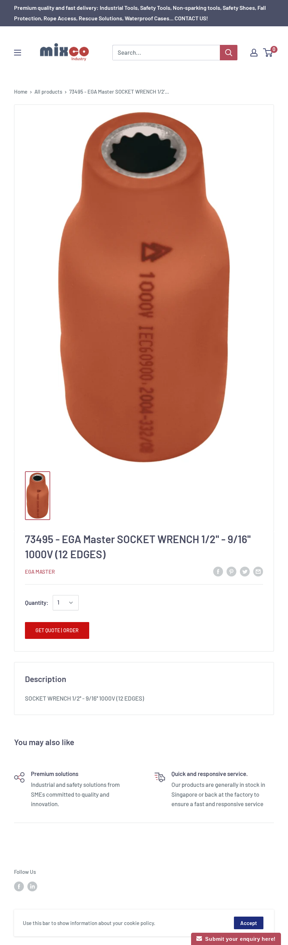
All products (48, 91)
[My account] (253, 52)
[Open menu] (17, 52)
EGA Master (40, 571)
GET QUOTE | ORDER (57, 630)
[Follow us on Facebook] (19, 886)
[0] (268, 52)
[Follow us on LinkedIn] (32, 886)
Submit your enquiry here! (239, 939)
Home (20, 91)
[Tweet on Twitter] (245, 570)
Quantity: (36, 602)
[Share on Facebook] (218, 570)
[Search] (228, 52)
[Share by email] (258, 570)
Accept (248, 923)
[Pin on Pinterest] (231, 570)
